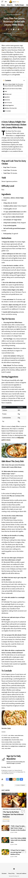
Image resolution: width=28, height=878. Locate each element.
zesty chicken (8, 748)
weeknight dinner (14, 746)
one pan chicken (16, 742)
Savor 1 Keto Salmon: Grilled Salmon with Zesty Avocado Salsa (18, 840)
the (9, 746)
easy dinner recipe (15, 737)
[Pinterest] (14, 869)
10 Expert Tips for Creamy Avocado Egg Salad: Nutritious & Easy (17, 852)
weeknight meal (21, 746)
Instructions (7, 99)
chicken (12, 735)
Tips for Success (8, 102)
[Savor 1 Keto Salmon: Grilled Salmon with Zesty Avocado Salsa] (5, 840)
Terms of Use (17, 770)
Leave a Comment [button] (21, 785)
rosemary (24, 744)
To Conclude (8, 111)
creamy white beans (18, 735)
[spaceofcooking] (14, 1)
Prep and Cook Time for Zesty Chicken (13, 88)
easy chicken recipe (6, 737)
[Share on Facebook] (9, 29)
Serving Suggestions (9, 105)
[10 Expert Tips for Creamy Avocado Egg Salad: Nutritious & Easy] (5, 852)
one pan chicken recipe (7, 744)
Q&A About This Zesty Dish (11, 108)
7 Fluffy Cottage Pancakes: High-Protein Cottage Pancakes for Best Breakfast (18, 828)
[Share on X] (11, 29)
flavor (11, 68)
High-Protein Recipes (14, 14)
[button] (3, 2)
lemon (21, 739)
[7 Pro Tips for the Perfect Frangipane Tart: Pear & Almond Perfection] (14, 800)
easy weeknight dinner (6, 739)
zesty (3, 748)
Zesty (9, 728)
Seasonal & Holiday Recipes (12, 809)
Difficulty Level (8, 94)
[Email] (14, 29)
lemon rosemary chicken (7, 742)
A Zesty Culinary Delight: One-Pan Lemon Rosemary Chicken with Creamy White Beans (13, 85)
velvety (6, 59)
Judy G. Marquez (7, 33)
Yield (6, 91)
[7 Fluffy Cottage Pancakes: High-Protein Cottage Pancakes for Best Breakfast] (5, 828)
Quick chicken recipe (16, 744)
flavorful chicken (15, 739)
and (9, 735)
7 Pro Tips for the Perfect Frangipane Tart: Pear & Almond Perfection (13, 814)
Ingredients (7, 97)
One (3, 50)
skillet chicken (5, 746)
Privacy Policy (20, 771)
